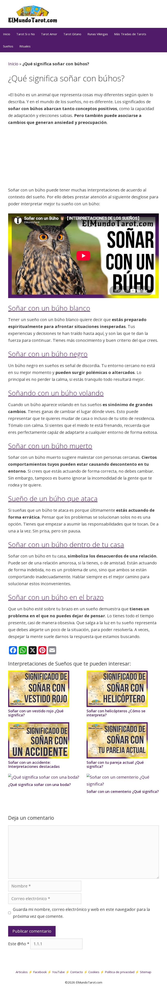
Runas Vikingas (97, 34)
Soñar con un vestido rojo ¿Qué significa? (36, 712)
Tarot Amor (49, 34)
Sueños (8, 46)
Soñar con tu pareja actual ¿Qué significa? (115, 764)
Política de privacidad (119, 972)
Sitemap (145, 972)
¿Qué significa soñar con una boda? (39, 784)
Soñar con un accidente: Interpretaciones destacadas (34, 764)
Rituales (25, 46)
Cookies (93, 972)
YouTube (58, 972)
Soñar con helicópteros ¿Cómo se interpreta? (116, 712)
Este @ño (18, 943)
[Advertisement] (83, 157)
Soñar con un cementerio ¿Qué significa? (123, 791)
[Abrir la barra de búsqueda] (162, 46)
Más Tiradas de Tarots (130, 34)
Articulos (22, 972)
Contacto (76, 972)
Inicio (6, 34)
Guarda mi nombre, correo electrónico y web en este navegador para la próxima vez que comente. (81, 913)
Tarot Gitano (72, 34)
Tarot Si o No (25, 34)
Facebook (40, 972)
